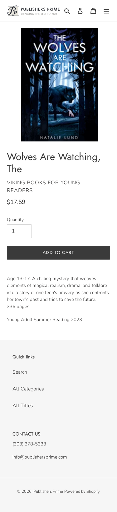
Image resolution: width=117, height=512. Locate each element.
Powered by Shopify (82, 491)
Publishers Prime (48, 491)
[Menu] (106, 10)
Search (19, 372)
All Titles (22, 405)
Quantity (15, 220)
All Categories (28, 388)
